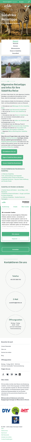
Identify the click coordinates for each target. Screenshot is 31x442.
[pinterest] (12, 374)
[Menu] (2, 6)
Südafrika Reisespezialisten (9, 141)
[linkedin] (20, 374)
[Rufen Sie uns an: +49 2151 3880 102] (29, 2)
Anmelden (15, 249)
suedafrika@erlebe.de (15, 302)
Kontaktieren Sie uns (9, 151)
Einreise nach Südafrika (17, 111)
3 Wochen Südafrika (8, 174)
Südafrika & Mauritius (7, 147)
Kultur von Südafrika (20, 120)
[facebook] (3, 374)
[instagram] (7, 374)
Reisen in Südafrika (20, 115)
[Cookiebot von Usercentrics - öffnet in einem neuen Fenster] (22, 202)
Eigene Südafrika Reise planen (12, 157)
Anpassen (14, 238)
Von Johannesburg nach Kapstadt (12, 175)
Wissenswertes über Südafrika (20, 126)
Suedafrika (4, 10)
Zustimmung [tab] (5, 206)
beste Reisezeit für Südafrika (17, 109)
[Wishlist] (25, 6)
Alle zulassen (15, 234)
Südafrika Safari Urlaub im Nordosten (13, 177)
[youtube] (16, 374)
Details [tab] (15, 206)
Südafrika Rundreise (11, 138)
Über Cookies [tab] (25, 206)
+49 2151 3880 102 (15, 279)
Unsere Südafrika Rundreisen (12, 163)
